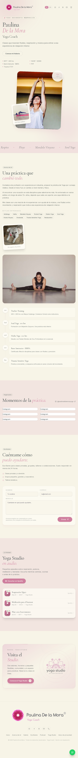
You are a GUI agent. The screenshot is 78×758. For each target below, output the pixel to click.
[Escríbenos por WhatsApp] (72, 752)
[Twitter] (63, 7)
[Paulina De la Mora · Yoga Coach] (19, 7)
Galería (25, 735)
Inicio (8, 735)
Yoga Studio (52, 735)
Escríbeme (34, 735)
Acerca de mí (16, 735)
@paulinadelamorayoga (65, 401)
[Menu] (71, 7)
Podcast (43, 735)
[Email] (67, 7)
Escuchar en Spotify (15, 581)
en (50, 7)
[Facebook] (59, 7)
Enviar (63, 519)
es (47, 7)
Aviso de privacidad (65, 735)
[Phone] (49, 729)
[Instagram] (55, 7)
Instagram (6, 409)
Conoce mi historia (12, 54)
